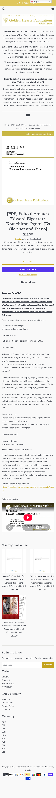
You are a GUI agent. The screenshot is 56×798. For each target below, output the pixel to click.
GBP (3, 745)
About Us (6, 699)
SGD (3, 748)
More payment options (28, 275)
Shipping (18, 239)
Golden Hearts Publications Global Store (30, 767)
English (36, 2)
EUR (3, 731)
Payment (6, 680)
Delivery (5, 676)
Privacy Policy (8, 706)
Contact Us (6, 709)
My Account (7, 686)
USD (3, 752)
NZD (3, 741)
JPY (3, 738)
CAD (3, 725)
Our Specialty (8, 702)
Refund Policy (8, 683)
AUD (4, 722)
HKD (4, 735)
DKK (3, 728)
